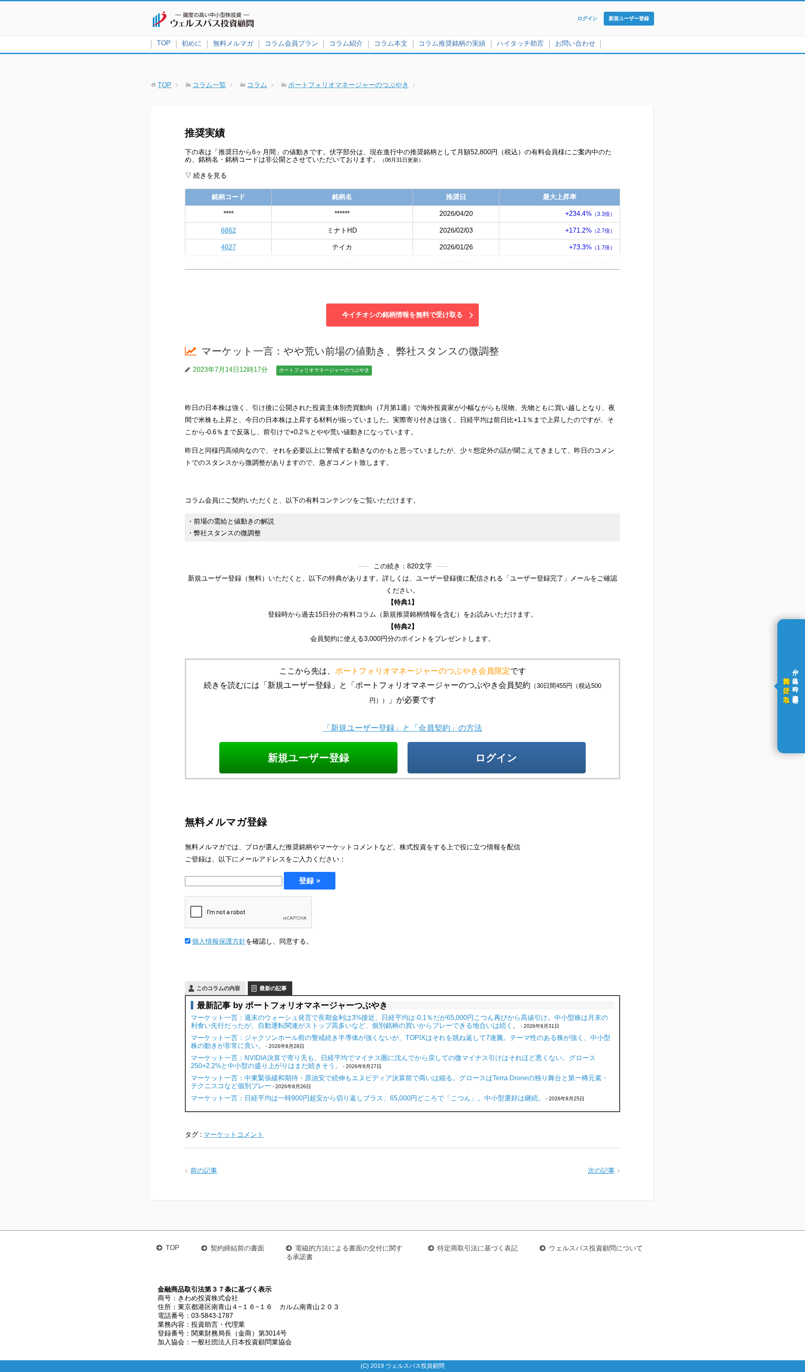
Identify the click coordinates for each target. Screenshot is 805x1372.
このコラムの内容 (218, 988)
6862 (228, 230)
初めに (192, 43)
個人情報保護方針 (219, 941)
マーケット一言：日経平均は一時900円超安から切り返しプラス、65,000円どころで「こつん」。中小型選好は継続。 (368, 1098)
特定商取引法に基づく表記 (477, 1248)
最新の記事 (273, 988)
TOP (164, 43)
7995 (228, 263)
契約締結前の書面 (237, 1248)
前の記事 (203, 1170)
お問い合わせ (575, 43)
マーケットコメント (233, 1134)
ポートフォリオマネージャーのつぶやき (324, 370)
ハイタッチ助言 (520, 43)
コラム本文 (391, 43)
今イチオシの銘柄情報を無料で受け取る (402, 314)
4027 (228, 247)
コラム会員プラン (291, 43)
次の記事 (601, 1170)
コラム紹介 (346, 43)
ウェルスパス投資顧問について (596, 1248)
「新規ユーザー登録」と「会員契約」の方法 (402, 728)
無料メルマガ (233, 43)
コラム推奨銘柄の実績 (452, 43)
